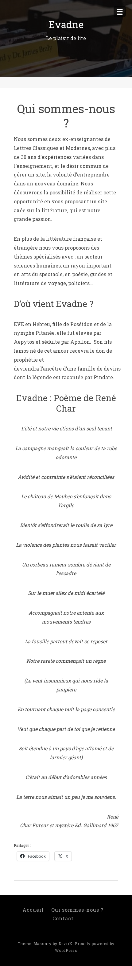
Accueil (33, 909)
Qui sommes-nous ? (77, 909)
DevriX (65, 943)
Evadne (66, 24)
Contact (63, 918)
